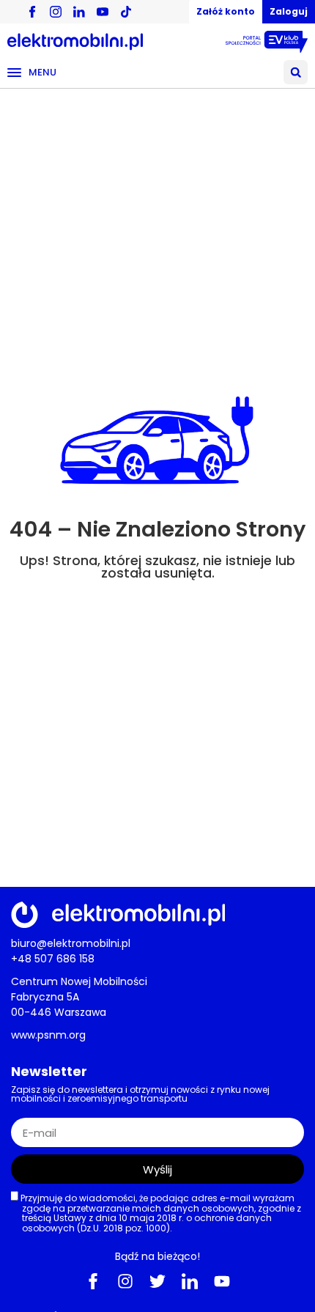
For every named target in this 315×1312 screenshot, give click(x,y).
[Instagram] (125, 1281)
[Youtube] (222, 1281)
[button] (296, 72)
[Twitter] (157, 1281)
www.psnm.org (48, 1035)
